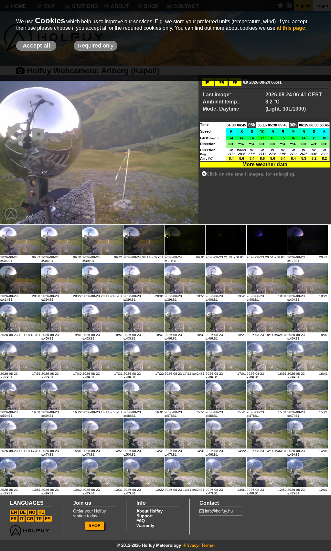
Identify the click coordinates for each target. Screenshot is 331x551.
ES (48, 518)
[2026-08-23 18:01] (307, 317)
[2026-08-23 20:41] (307, 240)
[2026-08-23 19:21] (307, 278)
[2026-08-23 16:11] (102, 395)
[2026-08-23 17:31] (102, 356)
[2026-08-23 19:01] (61, 317)
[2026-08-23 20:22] (61, 278)
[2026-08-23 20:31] (20, 278)
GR (30, 518)
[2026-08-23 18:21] (226, 317)
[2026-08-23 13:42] (61, 472)
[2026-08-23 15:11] (20, 433)
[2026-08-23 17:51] (20, 356)
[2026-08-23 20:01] (143, 278)
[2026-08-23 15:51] (185, 395)
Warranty (145, 525)
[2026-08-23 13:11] (185, 472)
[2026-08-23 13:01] (226, 472)
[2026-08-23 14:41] (143, 433)
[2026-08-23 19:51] (185, 278)
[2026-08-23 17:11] (185, 356)
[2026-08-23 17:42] (61, 356)
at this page (291, 28)
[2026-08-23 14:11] (267, 433)
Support (144, 515)
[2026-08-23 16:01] (143, 395)
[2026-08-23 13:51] (20, 472)
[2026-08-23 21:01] (226, 240)
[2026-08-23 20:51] (267, 240)
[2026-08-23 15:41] (226, 395)
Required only (95, 45)
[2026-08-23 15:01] (61, 433)
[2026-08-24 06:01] (185, 240)
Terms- (208, 545)
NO (32, 512)
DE (23, 512)
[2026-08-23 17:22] (143, 356)
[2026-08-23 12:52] (267, 472)
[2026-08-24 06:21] (102, 240)
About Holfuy (149, 511)
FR (13, 518)
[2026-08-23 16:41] (307, 356)
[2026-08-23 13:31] (102, 472)
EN (14, 512)
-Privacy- (191, 545)
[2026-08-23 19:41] (226, 278)
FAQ (140, 520)
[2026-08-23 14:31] (185, 433)
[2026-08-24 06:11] (143, 240)
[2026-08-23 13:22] (143, 472)
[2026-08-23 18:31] (185, 317)
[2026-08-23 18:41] (143, 317)
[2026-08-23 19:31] (267, 278)
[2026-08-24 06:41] (20, 240)
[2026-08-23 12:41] (307, 472)
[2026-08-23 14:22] (226, 433)
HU (41, 512)
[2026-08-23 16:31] (20, 395)
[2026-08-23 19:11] (20, 317)
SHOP (95, 525)
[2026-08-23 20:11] (102, 278)
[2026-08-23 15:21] (307, 395)
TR (39, 518)
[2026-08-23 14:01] (307, 433)
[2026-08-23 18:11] (267, 317)
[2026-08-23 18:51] (102, 317)
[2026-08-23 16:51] (267, 356)
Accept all (36, 45)
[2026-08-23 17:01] (226, 356)
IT (22, 518)
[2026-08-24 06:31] (61, 240)
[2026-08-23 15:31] (267, 395)
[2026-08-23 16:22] (61, 395)
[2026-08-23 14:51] (102, 433)
